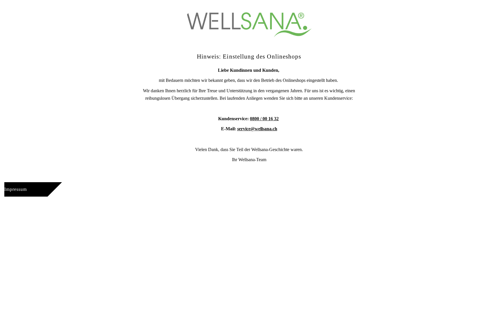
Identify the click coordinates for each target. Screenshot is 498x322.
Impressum (15, 189)
